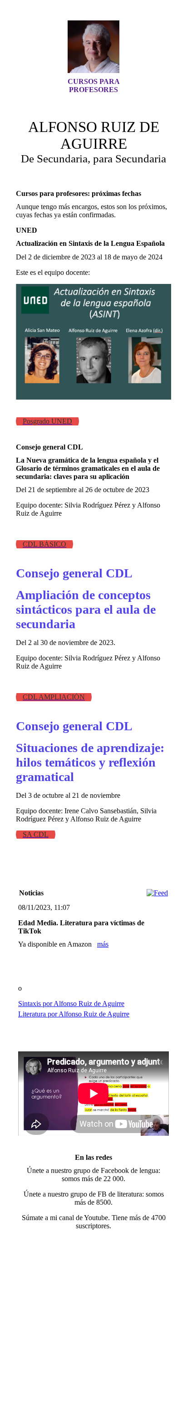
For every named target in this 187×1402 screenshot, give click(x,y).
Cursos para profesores (94, 85)
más (102, 944)
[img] (93, 46)
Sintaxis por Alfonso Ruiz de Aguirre (71, 1003)
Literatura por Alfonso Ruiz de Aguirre (73, 1014)
